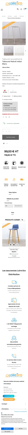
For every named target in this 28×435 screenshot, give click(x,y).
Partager (3, 117)
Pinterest (9, 117)
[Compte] (21, 9)
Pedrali (8, 96)
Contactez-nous (8, 396)
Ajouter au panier (10, 137)
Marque (5, 96)
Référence (16, 96)
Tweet (6, 117)
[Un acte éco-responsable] (4, 123)
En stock (5, 99)
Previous (2, 51)
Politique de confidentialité (20, 411)
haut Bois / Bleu (14, 249)
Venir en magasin (8, 399)
